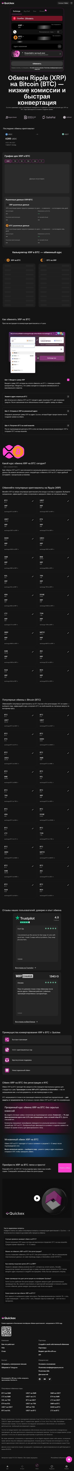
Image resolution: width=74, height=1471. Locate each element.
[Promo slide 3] (22, 54)
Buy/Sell (27, 11)
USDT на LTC (31, 1397)
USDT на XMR (31, 1393)
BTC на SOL (6, 1410)
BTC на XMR (6, 1393)
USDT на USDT (7, 1407)
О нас (4, 1351)
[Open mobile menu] (71, 3)
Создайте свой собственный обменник (54, 1344)
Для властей (43, 1374)
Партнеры (42, 1348)
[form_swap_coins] (15, 32)
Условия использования (37, 68)
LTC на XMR (6, 1397)
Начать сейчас (65, 1168)
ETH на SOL (6, 1404)
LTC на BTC (54, 1410)
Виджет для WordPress (47, 1351)
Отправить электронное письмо (14, 1364)
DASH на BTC (55, 1407)
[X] (50, 1379)
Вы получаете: (57, 35)
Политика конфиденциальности (51, 1367)
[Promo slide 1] (22, 52)
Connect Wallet (63, 3)
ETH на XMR (54, 1397)
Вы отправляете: (56, 24)
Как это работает (8, 1344)
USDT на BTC (31, 1410)
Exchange (16, 11)
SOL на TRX (6, 1400)
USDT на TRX (31, 1404)
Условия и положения (47, 1364)
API (40, 1355)
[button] (37, 1198)
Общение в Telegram (10, 1367)
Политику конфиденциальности (53, 68)
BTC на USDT (31, 1400)
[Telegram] (40, 1379)
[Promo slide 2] (22, 53)
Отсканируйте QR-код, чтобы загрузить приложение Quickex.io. (15, 1379)
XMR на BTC (55, 1404)
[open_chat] (69, 1459)
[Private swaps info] (46, 10)
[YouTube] (45, 1379)
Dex (34, 11)
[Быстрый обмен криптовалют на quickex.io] (8, 3)
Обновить (29, 18)
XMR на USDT (55, 1393)
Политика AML (44, 1371)
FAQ (3, 1348)
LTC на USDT (55, 1400)
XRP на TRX (30, 1407)
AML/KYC (37, 69)
